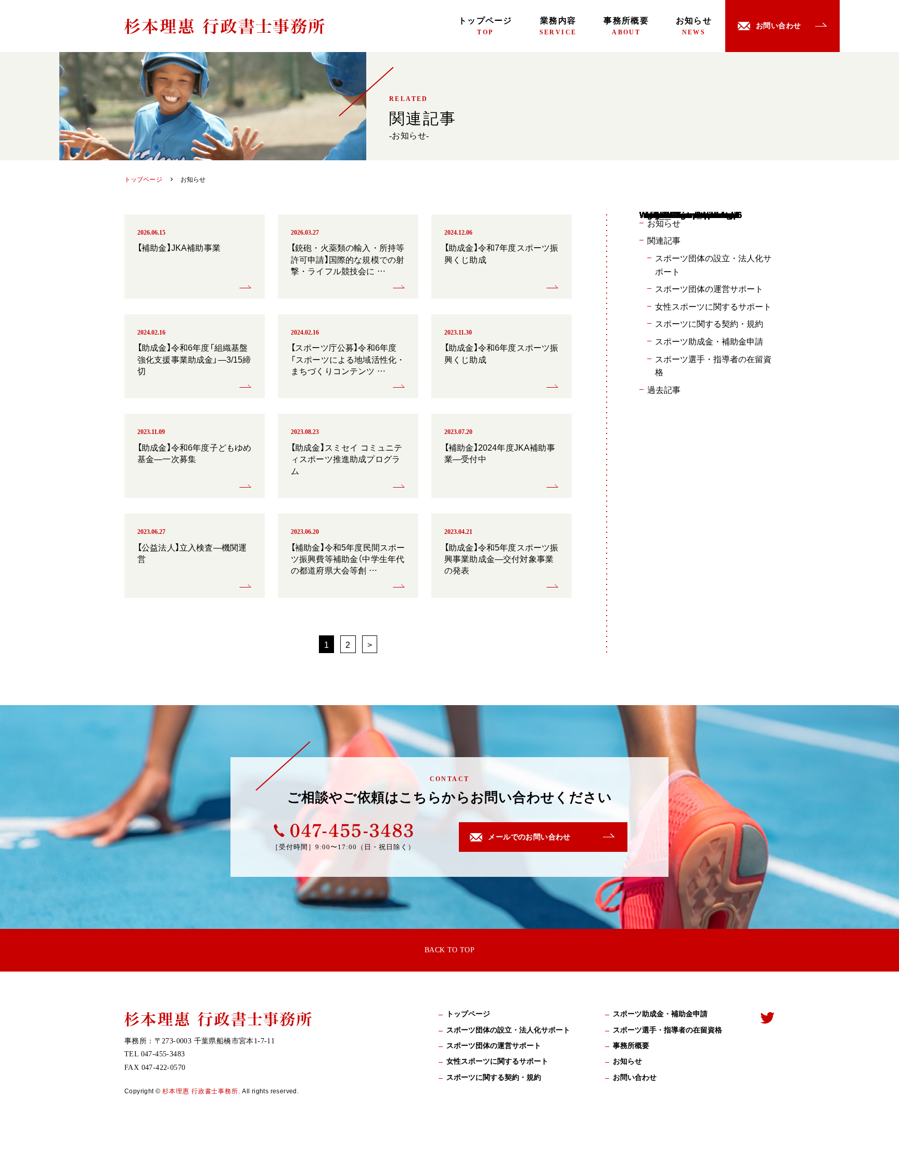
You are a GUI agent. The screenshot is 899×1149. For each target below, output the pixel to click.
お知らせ (694, 26)
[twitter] (767, 1017)
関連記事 (663, 240)
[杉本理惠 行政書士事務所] (224, 26)
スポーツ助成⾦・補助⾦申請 (660, 1014)
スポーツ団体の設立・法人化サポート (713, 264)
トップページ (485, 26)
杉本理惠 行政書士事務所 (200, 1090)
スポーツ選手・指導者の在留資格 (713, 365)
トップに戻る (876, 1129)
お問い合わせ (635, 1077)
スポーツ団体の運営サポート (709, 288)
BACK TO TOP (449, 950)
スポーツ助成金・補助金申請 (709, 341)
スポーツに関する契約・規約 (709, 323)
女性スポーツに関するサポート (713, 306)
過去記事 (663, 389)
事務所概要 (625, 26)
